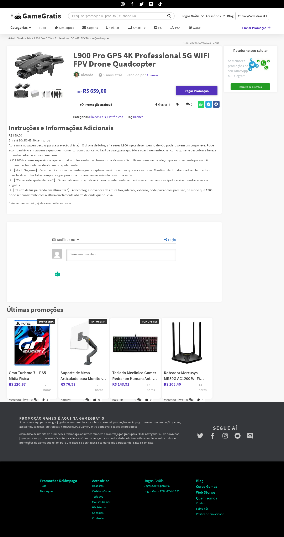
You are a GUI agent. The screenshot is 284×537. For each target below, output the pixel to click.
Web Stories (205, 492)
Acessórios (213, 16)
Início (10, 38)
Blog (230, 16)
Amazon (152, 75)
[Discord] (250, 436)
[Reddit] (238, 436)
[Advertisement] (250, 156)
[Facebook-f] (213, 436)
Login (171, 239)
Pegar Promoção (197, 91)
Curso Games (206, 486)
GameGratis (41, 16)
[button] (201, 104)
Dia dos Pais (23, 38)
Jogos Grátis (190, 16)
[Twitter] (200, 436)
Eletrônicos (115, 117)
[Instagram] (225, 436)
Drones (138, 117)
